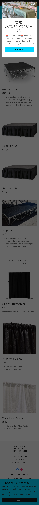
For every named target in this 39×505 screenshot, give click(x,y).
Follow (19, 49)
